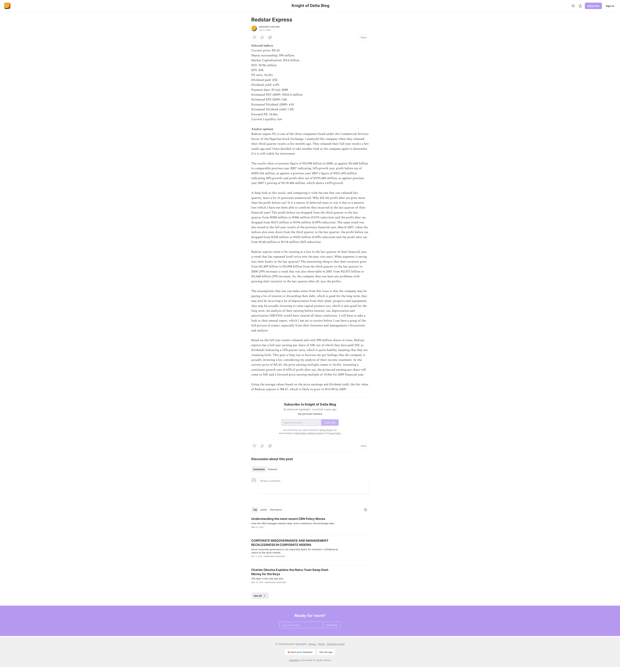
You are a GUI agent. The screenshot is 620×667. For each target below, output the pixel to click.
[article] (310, 525)
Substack (294, 660)
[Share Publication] (580, 6)
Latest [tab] (263, 509)
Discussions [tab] (276, 509)
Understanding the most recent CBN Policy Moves (288, 519)
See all (258, 595)
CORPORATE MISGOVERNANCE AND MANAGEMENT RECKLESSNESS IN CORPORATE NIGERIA (290, 543)
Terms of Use (325, 429)
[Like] (254, 37)
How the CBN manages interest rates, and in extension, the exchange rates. (293, 523)
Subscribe (593, 5)
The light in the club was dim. (267, 578)
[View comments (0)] (262, 37)
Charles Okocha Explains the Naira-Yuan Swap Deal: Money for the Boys (290, 572)
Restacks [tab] (272, 469)
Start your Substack (301, 652)
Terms (321, 644)
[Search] (573, 6)
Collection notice (336, 644)
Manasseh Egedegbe (269, 27)
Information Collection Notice (309, 433)
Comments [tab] (259, 469)
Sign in (610, 5)
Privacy (312, 644)
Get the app (325, 652)
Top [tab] (255, 509)
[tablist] (265, 469)
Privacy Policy (334, 433)
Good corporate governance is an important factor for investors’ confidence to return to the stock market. (294, 551)
